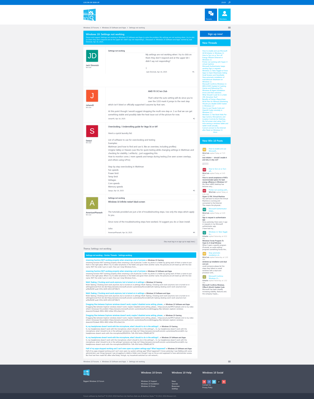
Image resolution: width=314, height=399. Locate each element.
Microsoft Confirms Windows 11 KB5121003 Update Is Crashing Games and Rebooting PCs (214, 86)
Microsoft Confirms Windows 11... (216, 277)
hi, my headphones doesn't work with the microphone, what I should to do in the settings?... (122, 326)
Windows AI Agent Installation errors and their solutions (213, 91)
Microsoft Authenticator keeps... (218, 209)
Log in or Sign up (91, 2)
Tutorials (175, 384)
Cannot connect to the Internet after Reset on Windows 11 (214, 129)
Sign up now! (215, 33)
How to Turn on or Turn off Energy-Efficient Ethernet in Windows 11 (212, 57)
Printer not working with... (218, 190)
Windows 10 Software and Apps (168, 39)
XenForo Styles (148, 396)
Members (223, 19)
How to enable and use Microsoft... (217, 149)
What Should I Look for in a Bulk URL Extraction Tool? (214, 96)
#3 (194, 190)
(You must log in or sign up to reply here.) (179, 241)
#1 (193, 72)
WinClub (205, 153)
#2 (194, 119)
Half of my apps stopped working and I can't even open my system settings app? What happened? (125, 348)
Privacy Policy (207, 387)
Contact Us (206, 385)
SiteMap (175, 388)
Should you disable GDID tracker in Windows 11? (214, 104)
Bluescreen (176, 386)
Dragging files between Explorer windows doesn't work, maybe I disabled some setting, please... (125, 304)
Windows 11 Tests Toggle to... (218, 233)
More (215, 132)
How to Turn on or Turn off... (217, 170)
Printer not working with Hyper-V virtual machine (215, 63)
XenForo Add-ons (133, 396)
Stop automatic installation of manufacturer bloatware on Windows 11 (213, 79)
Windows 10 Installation (150, 384)
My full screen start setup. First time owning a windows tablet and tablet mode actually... (215, 123)
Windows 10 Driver (148, 386)
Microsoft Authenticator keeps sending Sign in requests (213, 67)
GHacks (205, 236)
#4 (194, 232)
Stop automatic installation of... (214, 254)
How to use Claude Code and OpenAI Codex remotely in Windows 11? (213, 110)
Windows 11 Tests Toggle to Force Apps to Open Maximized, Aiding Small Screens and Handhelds (215, 72)
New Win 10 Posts (212, 140)
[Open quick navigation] (229, 27)
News (174, 381)
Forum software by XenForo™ (105, 396)
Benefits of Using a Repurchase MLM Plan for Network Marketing (215, 100)
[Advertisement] (126, 68)
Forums (209, 19)
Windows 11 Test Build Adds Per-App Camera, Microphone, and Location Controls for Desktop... (214, 116)
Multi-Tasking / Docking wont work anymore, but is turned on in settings (115, 282)
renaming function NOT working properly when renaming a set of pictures (116, 260)
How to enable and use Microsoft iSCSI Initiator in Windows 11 (214, 52)
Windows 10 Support (149, 381)
